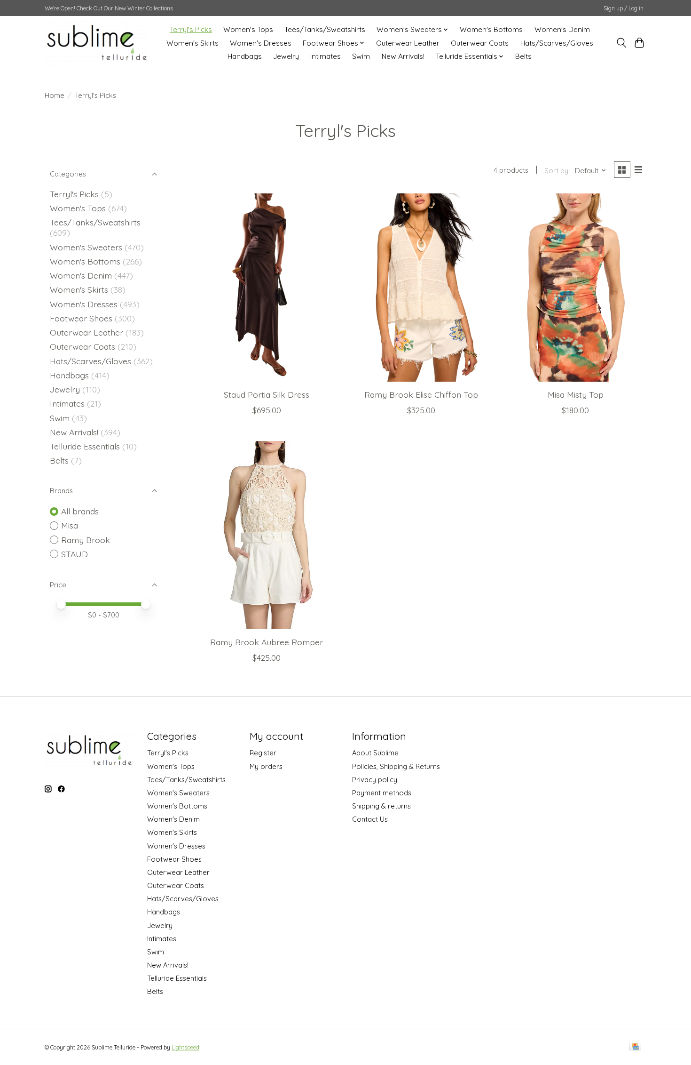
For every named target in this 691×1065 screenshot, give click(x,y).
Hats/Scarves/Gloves (556, 43)
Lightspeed (185, 1047)
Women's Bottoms (491, 29)
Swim (361, 56)
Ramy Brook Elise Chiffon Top (421, 394)
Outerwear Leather (408, 43)
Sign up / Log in (624, 8)
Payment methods (381, 792)
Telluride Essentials (85, 446)
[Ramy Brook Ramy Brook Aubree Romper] (267, 535)
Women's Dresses (260, 43)
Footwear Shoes (81, 318)
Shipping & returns (381, 805)
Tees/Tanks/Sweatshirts (324, 29)
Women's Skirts (192, 43)
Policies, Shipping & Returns (396, 766)
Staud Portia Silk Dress (266, 394)
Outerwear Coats (480, 43)
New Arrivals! (403, 56)
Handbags (245, 56)
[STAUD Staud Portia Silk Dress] (267, 287)
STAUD (74, 554)
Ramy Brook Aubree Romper (266, 642)
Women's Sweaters (86, 247)
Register (263, 752)
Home (54, 95)
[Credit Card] (635, 1047)
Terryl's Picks (191, 29)
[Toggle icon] (621, 42)
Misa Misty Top (576, 394)
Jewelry (286, 56)
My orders (266, 766)
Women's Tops (248, 29)
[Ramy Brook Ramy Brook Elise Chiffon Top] (421, 287)
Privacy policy (374, 779)
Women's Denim (562, 29)
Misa (69, 525)
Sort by (556, 170)
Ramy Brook (85, 540)
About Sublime (375, 752)
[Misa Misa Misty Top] (575, 287)
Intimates (325, 56)
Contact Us (370, 819)
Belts (523, 56)
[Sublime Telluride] (97, 42)
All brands (80, 511)
